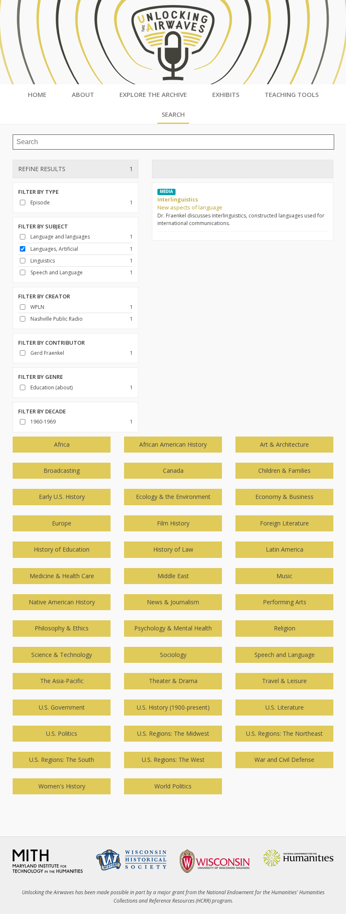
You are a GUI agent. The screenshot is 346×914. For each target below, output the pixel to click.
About (83, 94)
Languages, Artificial (54, 248)
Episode (40, 202)
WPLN (37, 307)
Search (173, 114)
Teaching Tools (292, 94)
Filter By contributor (51, 342)
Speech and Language (56, 272)
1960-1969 (43, 421)
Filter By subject (43, 226)
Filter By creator (44, 296)
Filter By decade (42, 411)
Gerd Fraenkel (47, 352)
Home (37, 94)
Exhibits (225, 94)
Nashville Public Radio (56, 318)
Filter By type (38, 192)
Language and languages (60, 236)
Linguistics (42, 260)
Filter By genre (40, 377)
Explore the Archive (153, 94)
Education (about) (51, 387)
